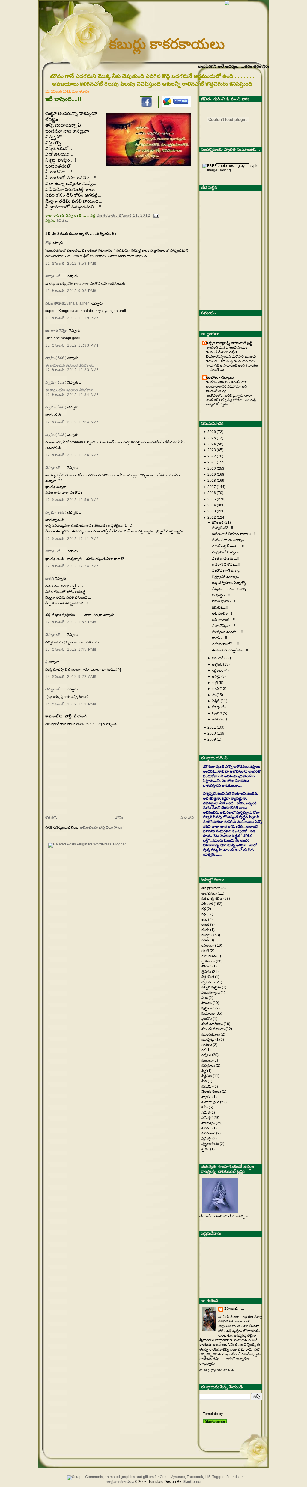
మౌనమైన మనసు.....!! (227, 632)
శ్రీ (46, 662)
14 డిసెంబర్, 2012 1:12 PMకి (70, 704)
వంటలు (207, 1060)
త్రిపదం (206, 972)
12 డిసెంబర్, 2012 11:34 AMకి (72, 395)
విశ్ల (204, 1071)
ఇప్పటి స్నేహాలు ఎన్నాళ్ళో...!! (231, 583)
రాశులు (207, 1045)
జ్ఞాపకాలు (208, 961)
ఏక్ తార (207, 904)
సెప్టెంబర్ (217, 670)
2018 (211, 480)
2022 (211, 456)
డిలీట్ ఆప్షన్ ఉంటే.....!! (228, 546)
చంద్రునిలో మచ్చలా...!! (227, 552)
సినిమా (206, 1128)
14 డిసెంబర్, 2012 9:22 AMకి (70, 677)
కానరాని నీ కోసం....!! (226, 564)
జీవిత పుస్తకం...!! (223, 601)
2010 (211, 733)
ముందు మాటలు (213, 1029)
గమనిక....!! (220, 607)
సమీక (205, 1112)
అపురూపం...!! (222, 613)
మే (214, 695)
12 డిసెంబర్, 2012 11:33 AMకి (72, 370)
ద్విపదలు (208, 982)
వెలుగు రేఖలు (211, 1091)
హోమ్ (119, 817)
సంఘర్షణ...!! (221, 595)
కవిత (205, 940)
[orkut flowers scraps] (153, 1477)
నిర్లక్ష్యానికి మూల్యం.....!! (228, 577)
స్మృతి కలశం (210, 1144)
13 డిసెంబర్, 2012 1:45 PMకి (70, 649)
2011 (211, 727)
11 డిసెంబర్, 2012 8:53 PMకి (70, 263)
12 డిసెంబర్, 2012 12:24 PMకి (72, 566)
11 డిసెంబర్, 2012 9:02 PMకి (70, 291)
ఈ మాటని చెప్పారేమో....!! (230, 650)
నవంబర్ (217, 658)
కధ (204, 914)
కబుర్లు (206, 935)
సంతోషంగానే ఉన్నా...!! (227, 570)
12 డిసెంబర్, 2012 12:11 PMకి (72, 539)
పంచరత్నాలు (211, 993)
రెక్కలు (206, 1055)
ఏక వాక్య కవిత (212, 898)
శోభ (48, 243)
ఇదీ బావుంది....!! (223, 620)
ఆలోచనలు (209, 893)
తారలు (206, 966)
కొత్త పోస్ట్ (51, 817)
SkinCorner (192, 1482)
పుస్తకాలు (208, 1008)
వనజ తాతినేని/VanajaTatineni (68, 303)
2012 (211, 517)
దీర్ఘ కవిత (208, 977)
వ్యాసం (206, 1097)
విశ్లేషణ (207, 1076)
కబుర (205, 924)
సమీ (205, 1107)
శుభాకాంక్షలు (210, 1102)
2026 (211, 432)
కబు (204, 919)
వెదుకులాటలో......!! (225, 644)
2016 (211, 493)
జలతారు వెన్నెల (56, 331)
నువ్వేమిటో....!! (222, 528)
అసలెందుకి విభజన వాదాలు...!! (233, 534)
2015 (211, 499)
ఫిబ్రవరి (217, 713)
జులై (215, 683)
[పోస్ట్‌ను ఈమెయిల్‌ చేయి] (155, 215)
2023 (211, 450)
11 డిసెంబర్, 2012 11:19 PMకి (72, 318)
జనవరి (217, 719)
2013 (211, 511)
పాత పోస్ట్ (187, 817)
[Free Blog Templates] (215, 1422)
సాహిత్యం (208, 1123)
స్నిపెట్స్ (206, 1139)
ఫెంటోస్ (207, 1019)
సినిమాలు (208, 1133)
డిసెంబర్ (217, 522)
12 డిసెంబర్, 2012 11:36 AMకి (72, 455)
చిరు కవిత (208, 956)
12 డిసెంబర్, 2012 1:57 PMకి (70, 622)
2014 (211, 505)
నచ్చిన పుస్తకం (211, 987)
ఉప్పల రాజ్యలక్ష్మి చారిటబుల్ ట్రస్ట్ (229, 343)
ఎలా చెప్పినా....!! (223, 626)
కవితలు (63, 220)
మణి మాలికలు (212, 1024)
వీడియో (207, 1086)
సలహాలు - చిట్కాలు (220, 377)
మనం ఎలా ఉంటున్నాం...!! (230, 540)
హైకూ (205, 1149)
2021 (211, 462)
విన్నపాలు (208, 1065)
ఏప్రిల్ (216, 701)
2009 (211, 739)
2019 (211, 474)
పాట (205, 998)
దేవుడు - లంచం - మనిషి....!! (231, 589)
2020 (211, 468)
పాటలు (207, 1003)
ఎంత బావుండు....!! (225, 558)
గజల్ (205, 951)
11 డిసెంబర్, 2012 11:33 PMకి (72, 345)
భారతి (49, 579)
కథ (204, 909)
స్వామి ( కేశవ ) (55, 358)
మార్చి (216, 707)
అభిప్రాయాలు (211, 888)
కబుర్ (205, 930)
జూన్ (215, 689)
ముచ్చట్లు (208, 1039)
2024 (211, 444)
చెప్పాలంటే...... (55, 276)
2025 (211, 438)
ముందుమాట (211, 1034)
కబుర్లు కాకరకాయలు (167, 44)
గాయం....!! (219, 638)
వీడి (204, 1081)
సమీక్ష (205, 1118)
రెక (203, 1050)
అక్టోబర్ (217, 664)
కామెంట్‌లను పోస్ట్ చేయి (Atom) (102, 827)
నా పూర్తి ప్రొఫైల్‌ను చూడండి (216, 1370)
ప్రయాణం (208, 1013)
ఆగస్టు (216, 676)
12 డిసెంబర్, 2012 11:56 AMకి (72, 500)
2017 (211, 487)
